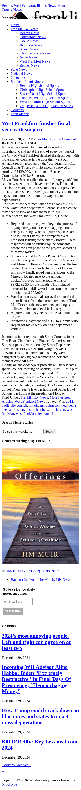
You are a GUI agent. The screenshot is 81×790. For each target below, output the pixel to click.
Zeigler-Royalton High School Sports (46, 106)
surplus (14, 409)
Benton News (29, 33)
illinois (33, 405)
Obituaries (18, 77)
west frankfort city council (34, 413)
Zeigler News (29, 65)
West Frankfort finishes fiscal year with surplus (36, 126)
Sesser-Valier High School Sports (43, 94)
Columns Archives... (16, 765)
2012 (69, 401)
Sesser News (29, 49)
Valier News (28, 57)
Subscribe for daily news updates (19, 591)
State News (19, 69)
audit (5, 405)
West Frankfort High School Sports (45, 102)
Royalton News (31, 45)
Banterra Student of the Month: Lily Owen (41, 579)
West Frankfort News (35, 61)
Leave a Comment (63, 139)
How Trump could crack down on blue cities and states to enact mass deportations (40, 716)
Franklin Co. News (24, 29)
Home (15, 25)
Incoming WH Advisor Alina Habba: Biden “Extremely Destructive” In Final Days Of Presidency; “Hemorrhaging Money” (36, 679)
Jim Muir (42, 139)
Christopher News (33, 37)
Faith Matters (20, 114)
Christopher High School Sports (42, 90)
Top (4, 772)
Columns (17, 110)
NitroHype (9, 784)
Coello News (29, 41)
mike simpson (50, 405)
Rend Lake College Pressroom (36, 571)
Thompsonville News (35, 53)
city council (19, 405)
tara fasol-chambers (34, 409)
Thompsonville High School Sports (45, 98)
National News (21, 73)
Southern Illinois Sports (27, 81)
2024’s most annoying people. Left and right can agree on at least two (36, 642)
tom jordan (57, 409)
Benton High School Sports (39, 86)
